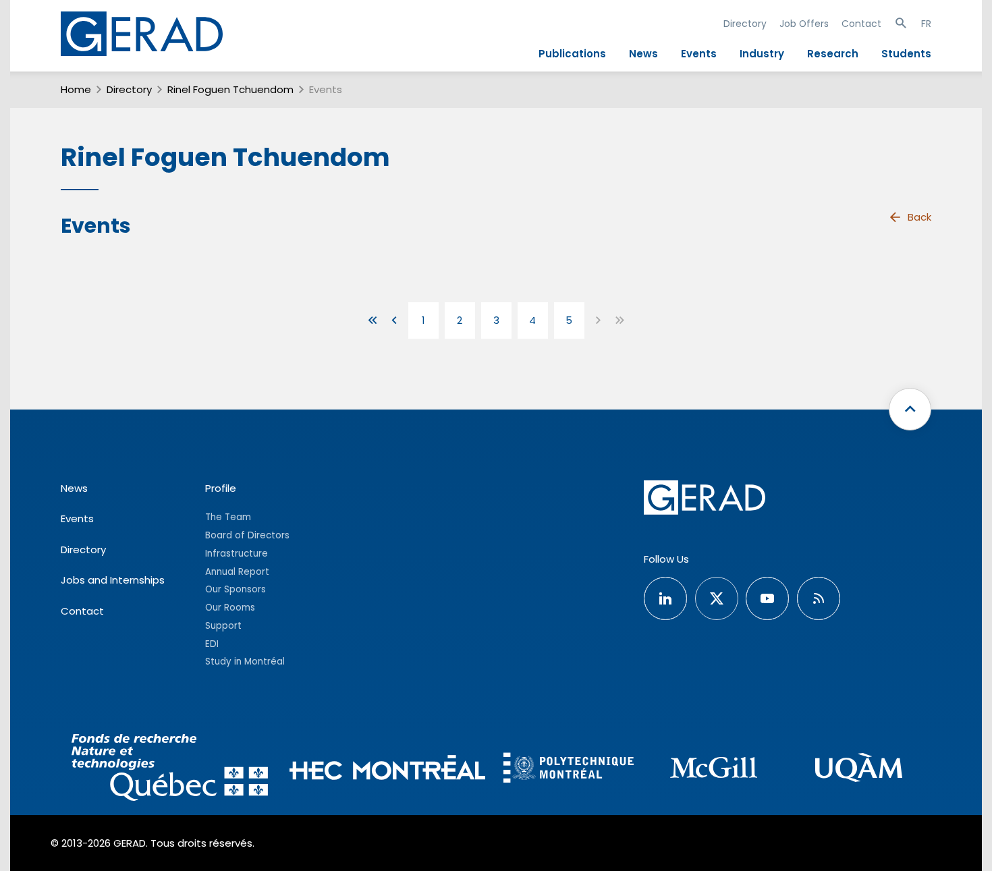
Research (832, 54)
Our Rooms (230, 607)
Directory (745, 23)
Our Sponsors (235, 589)
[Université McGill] (713, 769)
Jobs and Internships (113, 580)
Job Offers (804, 23)
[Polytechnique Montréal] (568, 769)
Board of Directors (247, 535)
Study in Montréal (245, 661)
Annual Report (237, 571)
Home (76, 89)
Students (906, 54)
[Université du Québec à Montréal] (858, 769)
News (643, 54)
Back (919, 217)
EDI (212, 644)
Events (699, 54)
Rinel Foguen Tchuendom (230, 89)
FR (926, 23)
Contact (861, 23)
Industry (762, 54)
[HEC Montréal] (388, 769)
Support (223, 625)
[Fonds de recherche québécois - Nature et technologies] (170, 769)
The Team (228, 517)
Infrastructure (236, 553)
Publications (572, 54)
